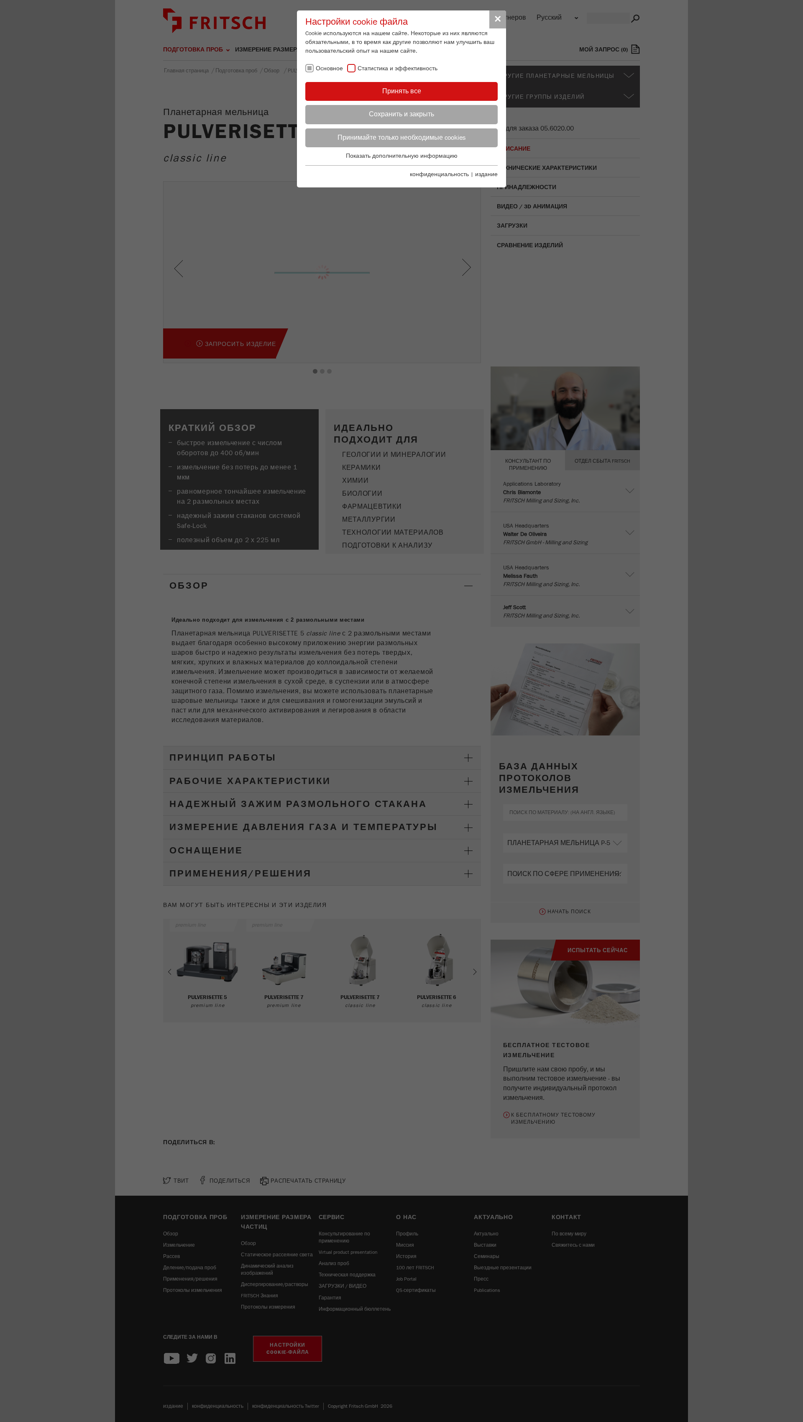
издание (486, 174)
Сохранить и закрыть (401, 114)
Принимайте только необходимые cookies (401, 137)
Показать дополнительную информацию (402, 156)
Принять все (401, 91)
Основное (329, 68)
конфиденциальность (439, 174)
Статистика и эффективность (397, 68)
